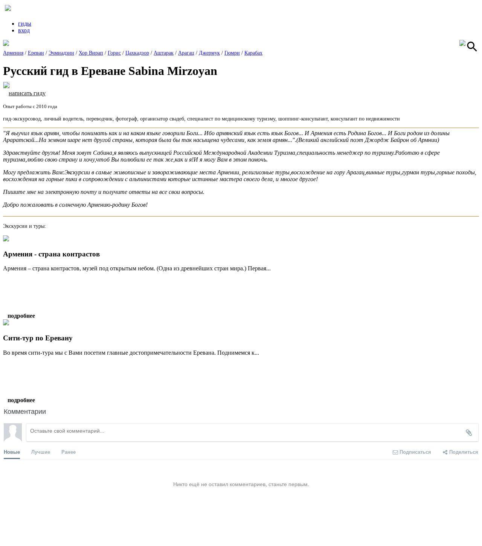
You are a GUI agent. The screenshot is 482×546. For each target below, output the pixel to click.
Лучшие (40, 451)
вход (24, 30)
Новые (12, 451)
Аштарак (164, 53)
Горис (114, 53)
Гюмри (232, 53)
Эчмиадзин (61, 53)
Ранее (68, 451)
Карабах (253, 53)
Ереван (36, 53)
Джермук (209, 53)
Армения (13, 53)
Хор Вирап (91, 53)
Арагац (186, 53)
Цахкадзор (137, 53)
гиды (24, 23)
